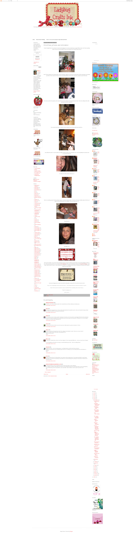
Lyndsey (94, 168)
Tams (94, 199)
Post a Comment (48, 372)
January (95, 475)
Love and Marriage (37, 238)
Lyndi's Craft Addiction (95, 331)
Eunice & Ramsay (37, 224)
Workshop (36, 290)
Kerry (39, 70)
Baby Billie (36, 188)
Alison (47, 329)
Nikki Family (36, 248)
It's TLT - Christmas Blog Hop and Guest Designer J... (96, 427)
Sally (94, 216)
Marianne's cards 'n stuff (95, 268)
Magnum (36, 240)
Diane (94, 235)
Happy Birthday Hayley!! (96, 451)
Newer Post (46, 374)
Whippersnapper (37, 288)
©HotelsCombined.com (96, 60)
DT (34, 218)
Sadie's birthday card (96, 420)
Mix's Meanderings (95, 259)
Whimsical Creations (95, 158)
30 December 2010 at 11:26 (50, 343)
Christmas (36, 204)
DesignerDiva (95, 324)
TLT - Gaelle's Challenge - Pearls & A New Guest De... (96, 439)
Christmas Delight (37, 207)
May (95, 469)
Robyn (35, 257)
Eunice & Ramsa (37, 222)
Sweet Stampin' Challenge (96, 448)
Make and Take (37, 244)
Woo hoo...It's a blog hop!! (96, 445)
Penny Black (36, 252)
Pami (47, 356)
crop (35, 215)
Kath (94, 175)
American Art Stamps (36, 186)
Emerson (36, 221)
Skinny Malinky (37, 266)
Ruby (35, 258)
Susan (94, 192)
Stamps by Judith (37, 276)
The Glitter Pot (37, 173)
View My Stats (94, 130)
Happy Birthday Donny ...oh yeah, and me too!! (96, 434)
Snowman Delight (37, 267)
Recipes (35, 256)
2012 (94, 395)
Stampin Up (36, 271)
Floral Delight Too (37, 230)
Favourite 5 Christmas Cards (96, 407)
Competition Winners (36, 214)
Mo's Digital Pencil (37, 172)
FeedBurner (37, 59)
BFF (35, 191)
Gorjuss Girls (36, 232)
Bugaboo (36, 199)
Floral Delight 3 (37, 229)
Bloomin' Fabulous (37, 197)
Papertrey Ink (36, 251)
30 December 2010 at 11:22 (50, 335)
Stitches (35, 278)
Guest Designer (37, 233)
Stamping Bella (37, 273)
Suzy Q (47, 323)
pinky (47, 315)
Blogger (71, 531)
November (96, 459)
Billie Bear (36, 193)
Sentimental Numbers (36, 260)
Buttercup (36, 200)
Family (47, 295)
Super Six (96, 446)
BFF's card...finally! (96, 414)
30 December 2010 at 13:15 (50, 352)
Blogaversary (36, 196)
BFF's (35, 192)
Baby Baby (36, 187)
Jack (35, 236)
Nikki (35, 247)
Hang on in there (98, 194)
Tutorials (36, 287)
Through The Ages (37, 282)
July (95, 466)
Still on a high (96, 430)
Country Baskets (37, 168)
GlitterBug (95, 303)
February (96, 473)
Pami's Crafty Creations (95, 297)
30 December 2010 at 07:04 (50, 312)
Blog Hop (36, 194)
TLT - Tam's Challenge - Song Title (96, 417)
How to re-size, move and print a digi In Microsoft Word (56, 39)
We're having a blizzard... (96, 442)
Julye (47, 308)
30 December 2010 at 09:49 (50, 326)
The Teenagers (37, 279)
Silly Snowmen (37, 265)
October (95, 461)
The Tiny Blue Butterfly (95, 290)
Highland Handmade (50, 302)
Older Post (88, 374)
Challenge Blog (37, 203)
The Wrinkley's (37, 280)
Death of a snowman (96, 457)
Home (34, 39)
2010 (94, 398)
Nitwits (35, 169)
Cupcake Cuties (37, 216)
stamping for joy (96, 266)
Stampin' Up (36, 272)
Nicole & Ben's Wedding (40, 39)
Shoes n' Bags (36, 264)
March (95, 472)
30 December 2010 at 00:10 (50, 305)
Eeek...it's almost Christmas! (96, 423)
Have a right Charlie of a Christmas (96, 410)
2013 (94, 394)
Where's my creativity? (95, 310)
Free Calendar (96, 389)
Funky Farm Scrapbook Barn (37, 175)
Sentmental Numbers (36, 262)
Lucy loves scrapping (95, 275)
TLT (35, 286)
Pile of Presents (37, 253)
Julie (94, 185)
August (95, 465)
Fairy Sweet (98, 153)
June (95, 468)
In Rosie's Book (96, 224)
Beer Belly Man (37, 189)
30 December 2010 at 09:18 (50, 320)
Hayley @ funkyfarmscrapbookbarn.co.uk (53, 364)
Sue (94, 206)
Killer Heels (36, 237)
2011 (94, 397)
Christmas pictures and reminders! (96, 404)
